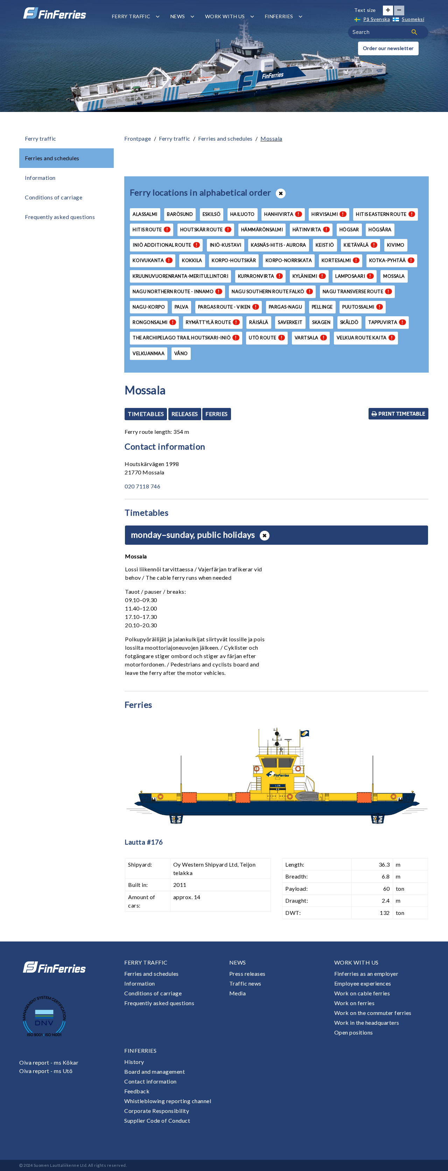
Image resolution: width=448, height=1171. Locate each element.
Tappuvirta (386, 322)
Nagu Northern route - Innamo (176, 291)
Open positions (353, 1032)
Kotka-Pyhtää (390, 260)
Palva (182, 307)
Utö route (265, 337)
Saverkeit (290, 322)
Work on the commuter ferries (373, 1012)
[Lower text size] (399, 10)
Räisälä (258, 322)
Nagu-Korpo (149, 307)
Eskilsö (212, 214)
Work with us (225, 16)
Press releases (247, 973)
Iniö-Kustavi (225, 245)
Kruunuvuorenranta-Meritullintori (180, 276)
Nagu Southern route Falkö (271, 291)
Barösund (180, 214)
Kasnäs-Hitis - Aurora (278, 245)
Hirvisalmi (328, 214)
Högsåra (380, 229)
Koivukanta (151, 260)
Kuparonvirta (259, 276)
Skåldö (349, 322)
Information (40, 177)
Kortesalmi (339, 260)
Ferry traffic (131, 16)
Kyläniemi (308, 276)
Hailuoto (242, 214)
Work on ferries (354, 1003)
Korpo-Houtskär (234, 260)
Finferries (279, 16)
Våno (181, 353)
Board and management (154, 1071)
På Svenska (376, 19)
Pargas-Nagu (285, 307)
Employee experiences (362, 983)
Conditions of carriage (53, 197)
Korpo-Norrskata (289, 260)
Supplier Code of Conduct (157, 1120)
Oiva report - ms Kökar (48, 1062)
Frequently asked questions (60, 216)
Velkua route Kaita (365, 337)
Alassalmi (145, 214)
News (177, 16)
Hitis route (150, 229)
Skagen (321, 322)
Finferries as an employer (366, 973)
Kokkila (192, 260)
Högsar (349, 229)
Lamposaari (353, 276)
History (134, 1061)
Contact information (150, 1081)
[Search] (414, 32)
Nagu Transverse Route (356, 291)
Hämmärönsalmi (262, 229)
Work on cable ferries (362, 993)
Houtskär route (204, 229)
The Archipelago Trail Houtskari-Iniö (185, 337)
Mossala (271, 138)
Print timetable (401, 413)
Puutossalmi (361, 307)
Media (237, 993)
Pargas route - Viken (227, 307)
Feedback (136, 1091)
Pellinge (322, 307)
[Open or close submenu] (157, 16)
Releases (185, 413)
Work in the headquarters (366, 1022)
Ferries (216, 413)
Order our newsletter (388, 48)
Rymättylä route (211, 322)
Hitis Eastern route (384, 214)
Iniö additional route (165, 245)
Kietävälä (359, 245)
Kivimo (396, 245)
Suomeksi (413, 19)
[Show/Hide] (265, 536)
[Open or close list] (281, 193)
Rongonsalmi (153, 322)
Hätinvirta (310, 229)
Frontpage (137, 138)
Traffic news (245, 983)
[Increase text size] (388, 10)
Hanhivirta (282, 214)
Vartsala (310, 337)
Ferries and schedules (52, 158)
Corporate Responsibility (156, 1110)
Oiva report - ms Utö (45, 1070)
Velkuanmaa (148, 353)
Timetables (146, 413)
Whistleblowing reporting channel (167, 1101)
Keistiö (325, 245)
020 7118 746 (142, 486)
